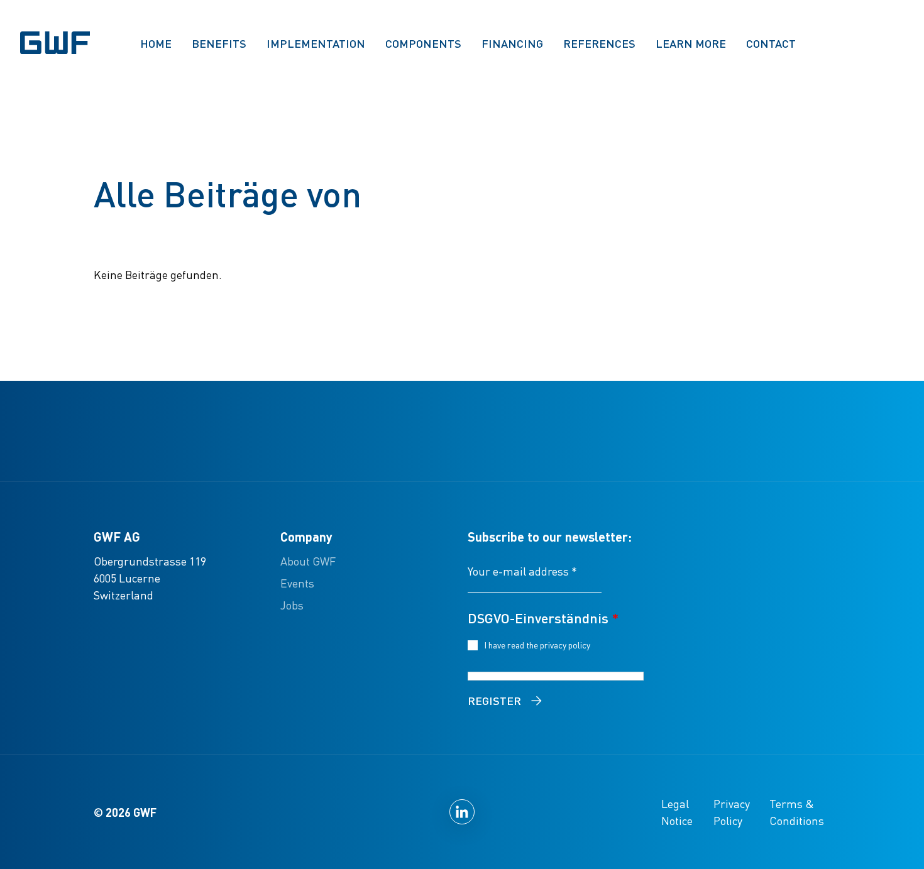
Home (156, 43)
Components (423, 43)
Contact (771, 43)
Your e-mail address (522, 571)
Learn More (691, 43)
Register (494, 700)
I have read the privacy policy (539, 644)
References (599, 43)
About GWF (308, 561)
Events (297, 583)
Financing (512, 43)
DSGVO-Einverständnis (543, 617)
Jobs (292, 605)
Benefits (219, 43)
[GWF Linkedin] (462, 811)
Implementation (316, 43)
